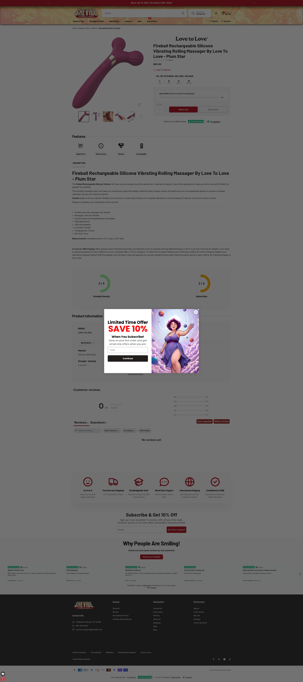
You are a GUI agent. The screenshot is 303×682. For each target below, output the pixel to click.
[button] (3, 674)
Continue (128, 358)
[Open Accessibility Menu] (2, 679)
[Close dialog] (196, 312)
